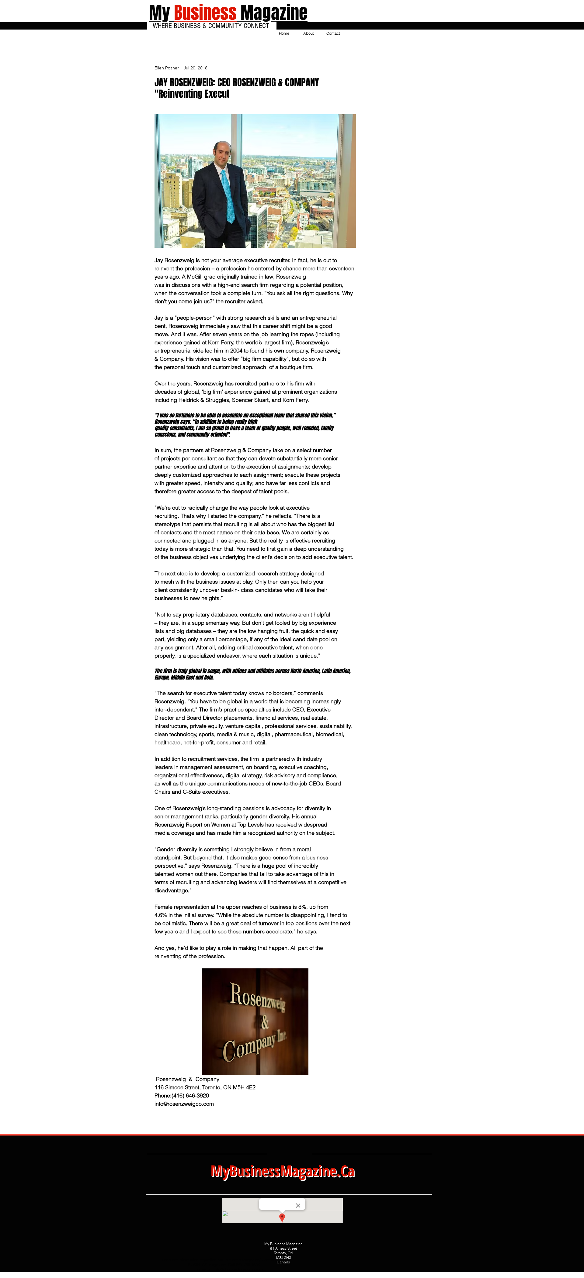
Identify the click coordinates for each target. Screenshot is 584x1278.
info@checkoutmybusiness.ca (240, 1269)
